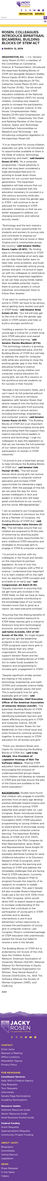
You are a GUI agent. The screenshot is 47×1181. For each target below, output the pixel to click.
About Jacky (9, 1143)
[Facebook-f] (21, 10)
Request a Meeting (11, 1053)
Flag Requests (9, 1084)
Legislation (7, 1158)
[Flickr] (43, 10)
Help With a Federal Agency (17, 1081)
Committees (8, 1151)
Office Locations (10, 1057)
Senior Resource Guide (14, 1114)
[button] (45, 21)
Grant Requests (10, 1127)
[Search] (45, 17)
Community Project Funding (17, 1135)
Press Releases (9, 1168)
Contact (7, 1045)
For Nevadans (10, 1073)
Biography (7, 1147)
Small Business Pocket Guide (17, 1118)
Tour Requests (9, 1088)
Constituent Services (13, 1077)
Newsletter (25, 14)
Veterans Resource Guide (15, 1110)
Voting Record (9, 1155)
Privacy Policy (9, 1065)
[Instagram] (30, 10)
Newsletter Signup (11, 1061)
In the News (8, 1172)
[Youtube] (39, 10)
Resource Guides (11, 1106)
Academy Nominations (14, 1100)
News (4, 1164)
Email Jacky (8, 1049)
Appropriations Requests (15, 1131)
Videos (5, 1176)
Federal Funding (10, 1123)
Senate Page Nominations (16, 1096)
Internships (7, 1092)
